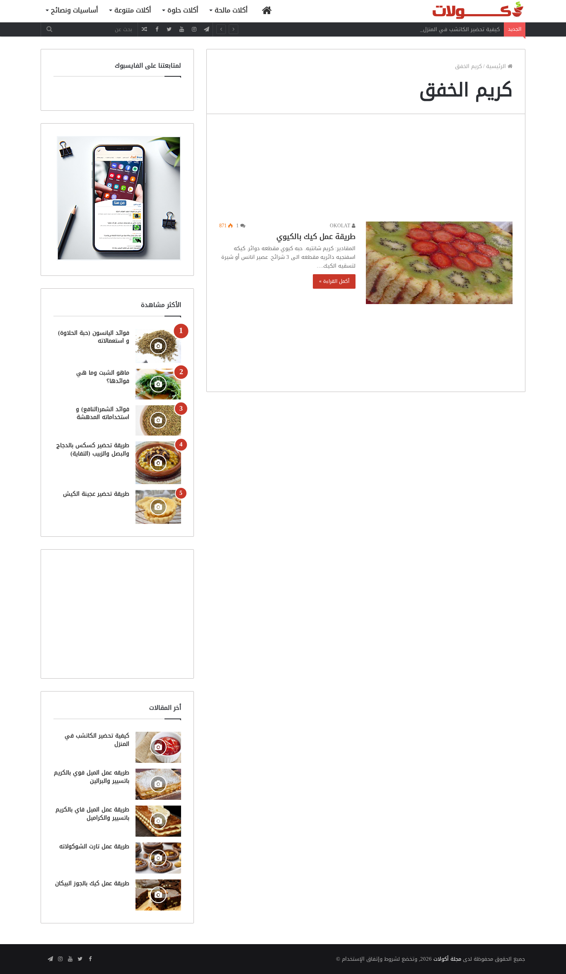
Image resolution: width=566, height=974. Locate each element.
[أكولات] (463, 11)
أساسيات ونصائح (74, 10)
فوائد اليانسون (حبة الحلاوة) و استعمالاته (93, 337)
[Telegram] (206, 29)
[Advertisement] (366, 170)
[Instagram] (194, 29)
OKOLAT (341, 225)
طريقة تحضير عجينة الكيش (96, 493)
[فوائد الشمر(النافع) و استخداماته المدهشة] (158, 420)
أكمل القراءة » (334, 281)
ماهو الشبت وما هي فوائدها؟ (102, 377)
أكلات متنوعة (132, 10)
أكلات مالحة (231, 10)
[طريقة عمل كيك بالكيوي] (439, 263)
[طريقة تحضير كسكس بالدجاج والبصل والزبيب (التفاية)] (158, 462)
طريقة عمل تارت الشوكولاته (94, 846)
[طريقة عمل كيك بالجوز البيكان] (158, 895)
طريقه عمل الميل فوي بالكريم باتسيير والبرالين (91, 777)
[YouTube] (181, 29)
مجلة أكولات (447, 959)
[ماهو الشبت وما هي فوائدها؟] (158, 384)
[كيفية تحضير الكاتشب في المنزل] (158, 747)
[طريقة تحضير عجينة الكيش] (158, 507)
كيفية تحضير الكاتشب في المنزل (461, 29)
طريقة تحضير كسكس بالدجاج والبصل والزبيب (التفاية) (92, 449)
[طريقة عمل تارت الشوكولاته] (158, 858)
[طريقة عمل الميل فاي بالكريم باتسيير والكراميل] (158, 821)
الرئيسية (497, 66)
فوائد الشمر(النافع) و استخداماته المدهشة (102, 413)
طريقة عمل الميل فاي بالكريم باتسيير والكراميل (92, 813)
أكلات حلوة (182, 10)
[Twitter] (169, 29)
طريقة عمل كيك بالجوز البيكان (92, 883)
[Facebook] (156, 29)
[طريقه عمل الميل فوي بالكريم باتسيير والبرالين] (158, 784)
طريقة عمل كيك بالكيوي (316, 236)
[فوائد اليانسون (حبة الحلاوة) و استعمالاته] (158, 346)
